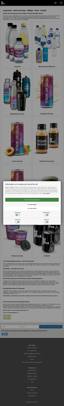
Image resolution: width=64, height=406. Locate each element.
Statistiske (46, 219)
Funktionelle (17, 219)
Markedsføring (46, 212)
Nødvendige (17, 212)
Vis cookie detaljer (32, 208)
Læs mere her (46, 193)
